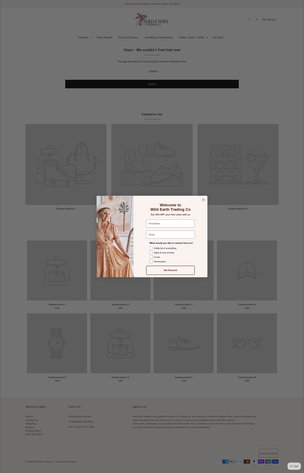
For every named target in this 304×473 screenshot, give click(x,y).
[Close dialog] (203, 200)
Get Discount (170, 270)
